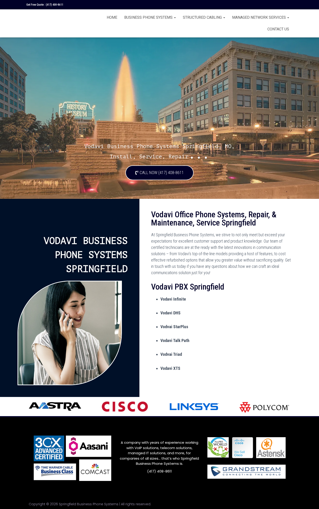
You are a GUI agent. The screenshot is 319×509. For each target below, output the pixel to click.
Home (112, 17)
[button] (159, 172)
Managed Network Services (259, 17)
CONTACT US (278, 29)
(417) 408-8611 (54, 4)
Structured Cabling (203, 17)
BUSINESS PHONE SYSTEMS (149, 17)
